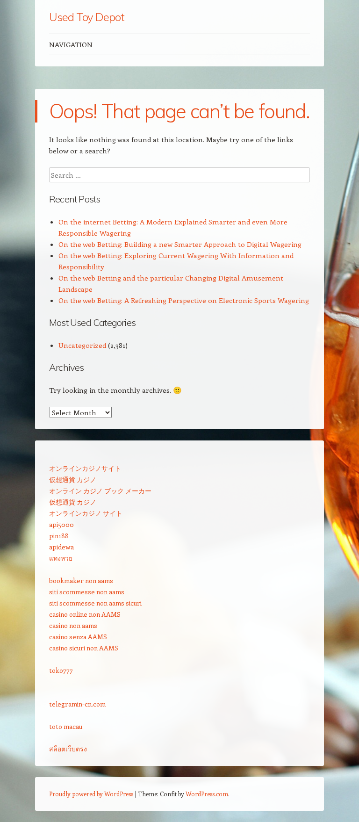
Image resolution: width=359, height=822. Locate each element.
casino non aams (73, 625)
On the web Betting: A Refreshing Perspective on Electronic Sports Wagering (183, 300)
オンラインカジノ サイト (85, 513)
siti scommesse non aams (86, 591)
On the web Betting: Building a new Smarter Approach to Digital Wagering (180, 244)
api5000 (61, 524)
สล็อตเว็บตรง (68, 748)
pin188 (59, 535)
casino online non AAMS (85, 614)
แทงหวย (60, 558)
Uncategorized (82, 345)
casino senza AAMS (78, 636)
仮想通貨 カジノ (72, 479)
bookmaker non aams (81, 580)
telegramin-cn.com (77, 703)
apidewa (61, 546)
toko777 (61, 670)
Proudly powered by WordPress (91, 794)
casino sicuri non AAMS (83, 647)
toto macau (65, 726)
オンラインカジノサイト (85, 468)
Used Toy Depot (86, 17)
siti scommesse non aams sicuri (95, 602)
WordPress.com (207, 794)
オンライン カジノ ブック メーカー (100, 490)
